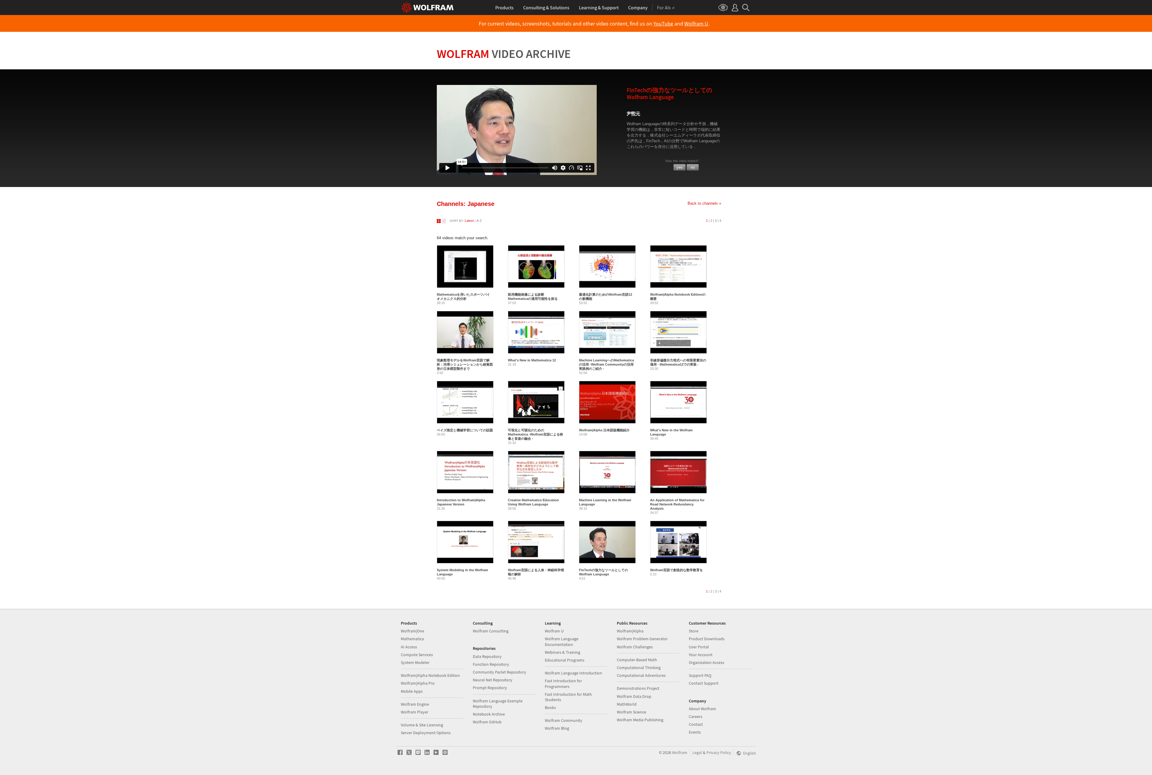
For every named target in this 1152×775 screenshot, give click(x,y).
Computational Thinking (639, 667)
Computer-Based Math (637, 659)
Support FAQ (700, 675)
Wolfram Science (631, 712)
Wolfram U (696, 23)
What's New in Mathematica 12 (532, 360)
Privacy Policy (718, 752)
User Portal (699, 647)
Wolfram (504, 53)
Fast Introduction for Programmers (563, 683)
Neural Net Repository (492, 680)
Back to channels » (704, 203)
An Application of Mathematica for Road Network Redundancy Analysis (677, 504)
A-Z (479, 220)
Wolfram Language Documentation (561, 641)
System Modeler (415, 662)
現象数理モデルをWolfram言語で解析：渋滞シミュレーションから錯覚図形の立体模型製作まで (465, 364)
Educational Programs (564, 660)
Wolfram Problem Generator (642, 638)
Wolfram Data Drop (634, 696)
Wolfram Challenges (635, 647)
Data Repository (487, 656)
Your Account (700, 654)
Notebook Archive (489, 714)
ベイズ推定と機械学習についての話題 (465, 430)
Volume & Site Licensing (422, 725)
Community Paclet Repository (499, 672)
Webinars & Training (562, 652)
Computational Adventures (641, 675)
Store (693, 631)
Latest (469, 220)
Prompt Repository (490, 687)
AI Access (409, 647)
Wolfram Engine (415, 704)
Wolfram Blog (557, 728)
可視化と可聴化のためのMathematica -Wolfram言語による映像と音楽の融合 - (535, 434)
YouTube (663, 23)
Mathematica (412, 638)
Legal (697, 752)
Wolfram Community (563, 720)
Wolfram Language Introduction (573, 673)
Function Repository (491, 664)
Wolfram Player (414, 712)
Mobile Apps (412, 691)
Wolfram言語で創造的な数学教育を (676, 570)
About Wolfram (702, 708)
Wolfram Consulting (490, 631)
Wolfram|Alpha (630, 631)
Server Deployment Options (426, 732)
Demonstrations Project (638, 688)
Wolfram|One (412, 631)
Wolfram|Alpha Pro (418, 683)
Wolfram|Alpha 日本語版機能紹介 (604, 430)
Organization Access (706, 662)
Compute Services (417, 654)
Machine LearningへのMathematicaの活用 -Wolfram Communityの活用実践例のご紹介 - (606, 364)
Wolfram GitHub (487, 722)
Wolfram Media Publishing (640, 719)
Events (695, 732)
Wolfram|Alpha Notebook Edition (430, 675)
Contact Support (703, 683)
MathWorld (627, 704)
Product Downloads (706, 638)
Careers (695, 716)
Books (550, 707)
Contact (696, 724)
